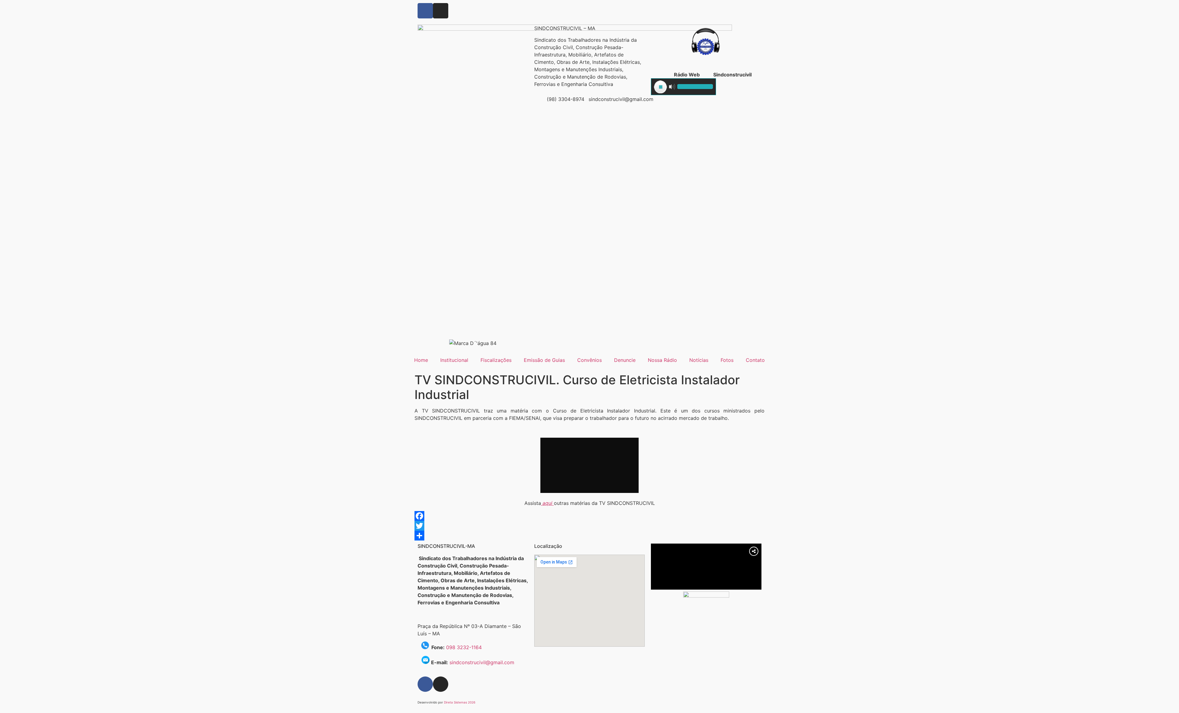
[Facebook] (425, 10)
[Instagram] (440, 10)
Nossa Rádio (662, 360)
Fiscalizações (496, 360)
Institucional (454, 360)
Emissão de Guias (544, 360)
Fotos (727, 360)
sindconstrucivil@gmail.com (481, 662)
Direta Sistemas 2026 (459, 702)
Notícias (698, 360)
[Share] (589, 536)
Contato (755, 360)
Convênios (589, 360)
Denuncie (625, 360)
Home (421, 360)
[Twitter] (589, 526)
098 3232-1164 (464, 647)
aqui (547, 503)
